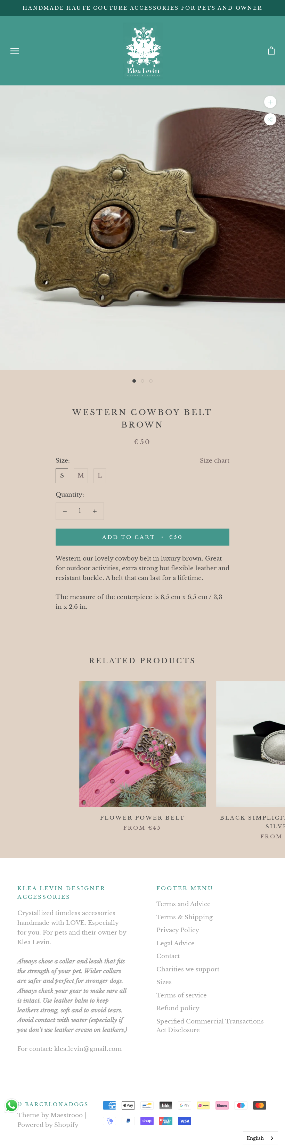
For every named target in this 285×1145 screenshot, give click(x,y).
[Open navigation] (14, 51)
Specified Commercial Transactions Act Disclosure (210, 1026)
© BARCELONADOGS (53, 1104)
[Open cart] (271, 51)
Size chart (214, 460)
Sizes (164, 982)
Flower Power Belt (142, 817)
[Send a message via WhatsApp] (11, 1105)
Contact (168, 956)
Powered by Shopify (48, 1125)
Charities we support (187, 969)
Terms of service (181, 995)
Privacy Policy (177, 930)
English (255, 1138)
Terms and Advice (183, 904)
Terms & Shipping (184, 917)
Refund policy (178, 1008)
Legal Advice (175, 943)
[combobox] (260, 1138)
